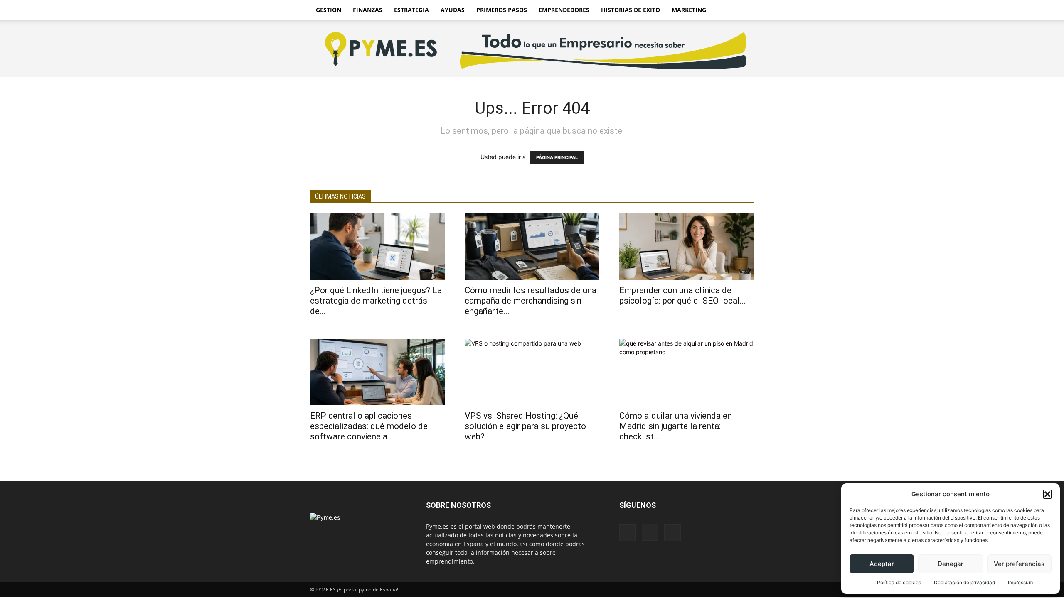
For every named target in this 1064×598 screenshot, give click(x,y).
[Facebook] (627, 532)
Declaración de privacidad (964, 582)
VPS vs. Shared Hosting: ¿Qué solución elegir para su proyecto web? (525, 426)
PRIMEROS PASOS (501, 10)
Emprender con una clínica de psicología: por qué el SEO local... (682, 295)
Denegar (950, 564)
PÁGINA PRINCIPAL (557, 157)
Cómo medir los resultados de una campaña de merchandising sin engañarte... (530, 300)
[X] (672, 532)
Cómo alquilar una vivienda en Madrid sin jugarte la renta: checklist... (675, 426)
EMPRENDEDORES (564, 10)
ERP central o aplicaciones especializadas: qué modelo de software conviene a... (369, 426)
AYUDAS (453, 10)
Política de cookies (899, 582)
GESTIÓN (328, 10)
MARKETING (689, 10)
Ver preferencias (1019, 564)
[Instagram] (650, 532)
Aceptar (881, 564)
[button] (1047, 494)
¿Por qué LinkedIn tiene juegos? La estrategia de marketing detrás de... (376, 300)
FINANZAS (367, 10)
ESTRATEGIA (411, 10)
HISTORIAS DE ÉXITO (630, 10)
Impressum (1020, 582)
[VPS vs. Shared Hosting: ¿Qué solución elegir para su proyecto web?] (532, 372)
